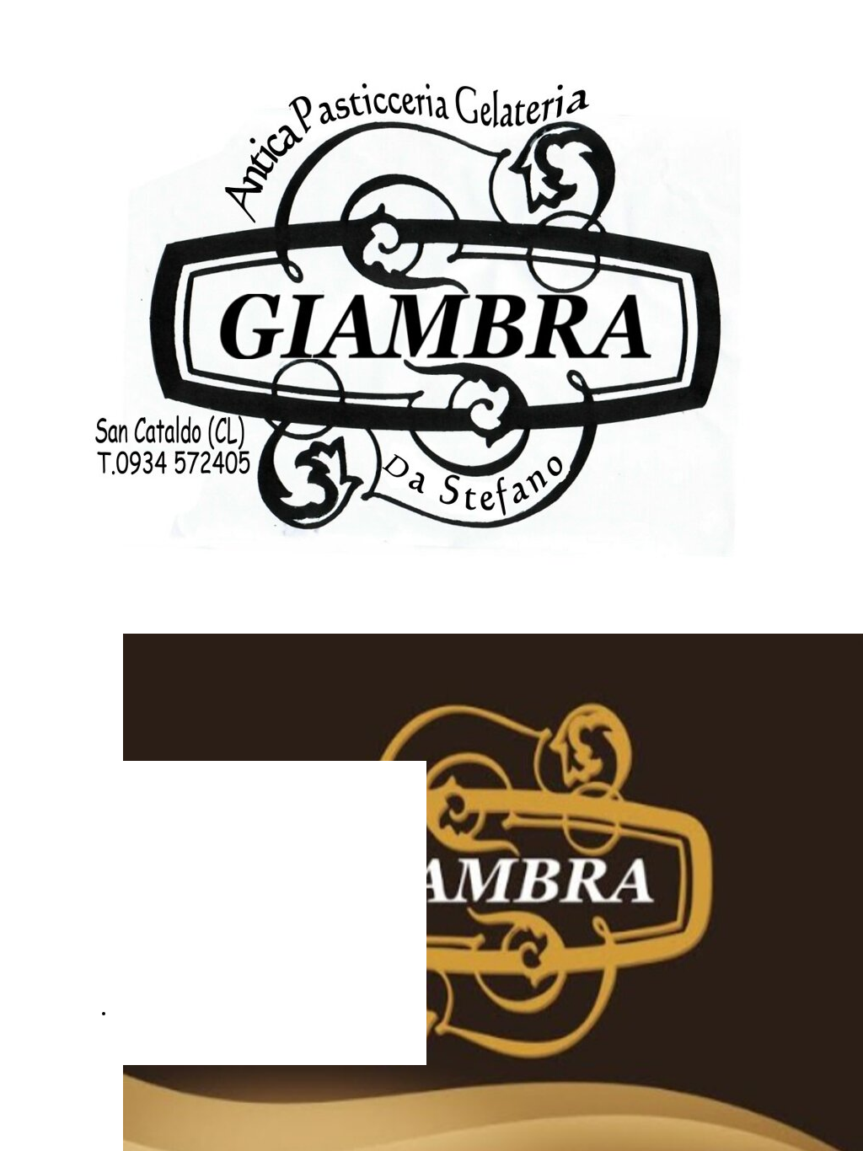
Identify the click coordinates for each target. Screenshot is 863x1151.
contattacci (148, 1013)
